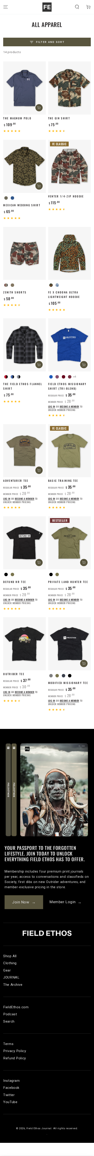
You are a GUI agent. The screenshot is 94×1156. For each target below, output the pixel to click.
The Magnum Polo (17, 118)
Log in (51, 406)
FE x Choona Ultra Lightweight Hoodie (64, 294)
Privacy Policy (14, 1051)
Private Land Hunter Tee (68, 582)
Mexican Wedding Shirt (21, 205)
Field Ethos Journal (39, 1128)
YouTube (10, 1102)
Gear (7, 970)
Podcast (10, 1014)
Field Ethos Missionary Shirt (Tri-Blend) (67, 386)
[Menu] (5, 7)
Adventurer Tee (15, 480)
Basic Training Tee (63, 480)
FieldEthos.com (16, 1007)
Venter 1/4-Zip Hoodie (66, 196)
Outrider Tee (13, 674)
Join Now (24, 902)
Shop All (10, 956)
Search (8, 1021)
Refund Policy (14, 1058)
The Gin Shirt (59, 118)
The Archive (12, 985)
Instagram (11, 1081)
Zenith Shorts (14, 292)
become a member (69, 406)
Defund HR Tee (14, 582)
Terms (8, 1044)
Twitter (9, 1095)
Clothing (10, 963)
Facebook (11, 1088)
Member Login (65, 902)
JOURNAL (11, 977)
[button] (77, 7)
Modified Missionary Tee (68, 683)
